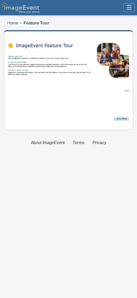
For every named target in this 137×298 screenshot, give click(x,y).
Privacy (99, 142)
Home (12, 23)
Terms (78, 142)
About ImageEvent (48, 142)
